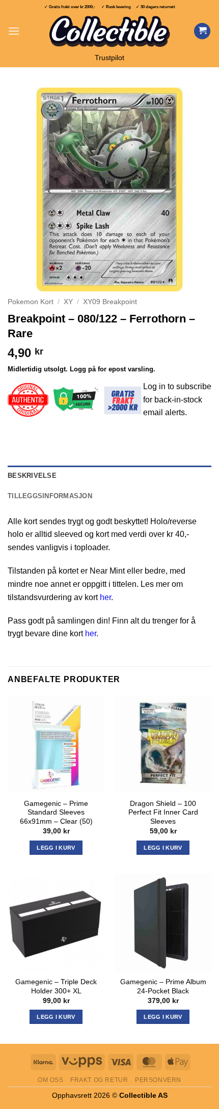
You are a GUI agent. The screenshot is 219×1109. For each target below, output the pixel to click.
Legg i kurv (56, 1017)
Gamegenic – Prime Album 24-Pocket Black (163, 986)
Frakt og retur (99, 1080)
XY (68, 302)
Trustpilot (109, 58)
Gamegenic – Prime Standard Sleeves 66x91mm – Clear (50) (56, 812)
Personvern (158, 1080)
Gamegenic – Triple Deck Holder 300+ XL (56, 986)
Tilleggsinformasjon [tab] (50, 496)
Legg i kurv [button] (56, 848)
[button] (14, 30)
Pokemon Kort (30, 302)
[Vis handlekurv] (202, 31)
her (105, 597)
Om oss (51, 1080)
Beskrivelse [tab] (32, 475)
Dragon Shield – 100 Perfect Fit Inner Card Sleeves (163, 812)
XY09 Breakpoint (110, 302)
